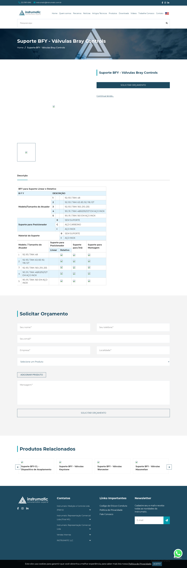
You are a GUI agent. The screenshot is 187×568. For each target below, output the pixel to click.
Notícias (86, 13)
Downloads (124, 13)
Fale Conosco (106, 514)
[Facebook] (162, 2)
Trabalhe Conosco (146, 13)
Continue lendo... (105, 96)
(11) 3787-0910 (26, 2)
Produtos (113, 13)
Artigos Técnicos (99, 13)
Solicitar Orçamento (133, 85)
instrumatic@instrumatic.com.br (48, 2)
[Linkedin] (168, 2)
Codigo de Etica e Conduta (113, 506)
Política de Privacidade (111, 510)
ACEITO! (157, 564)
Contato (159, 13)
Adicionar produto (31, 375)
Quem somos (65, 13)
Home (54, 13)
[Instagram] (165, 2)
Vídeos (134, 13)
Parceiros (77, 13)
